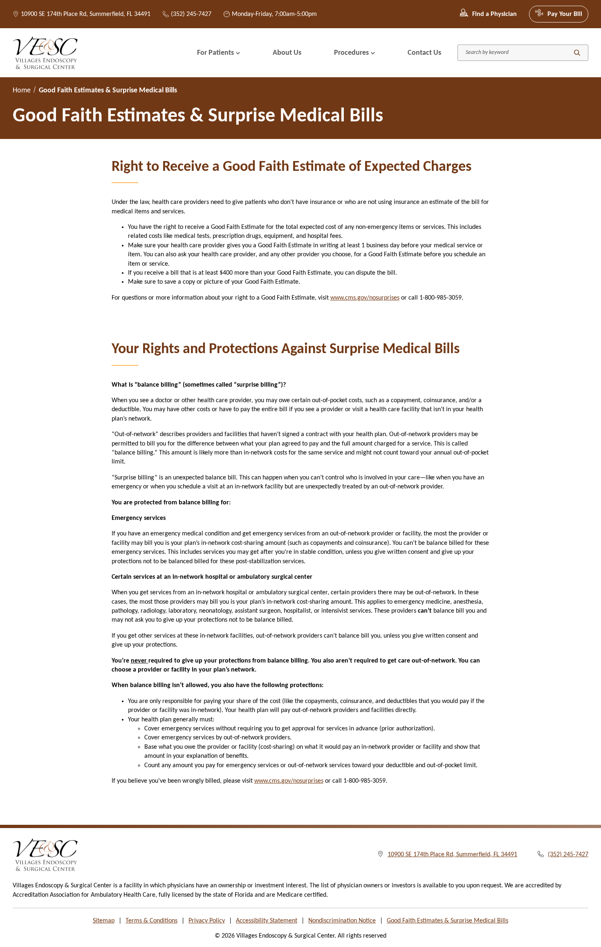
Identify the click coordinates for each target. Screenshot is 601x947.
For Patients (215, 53)
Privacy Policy (206, 921)
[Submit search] (577, 53)
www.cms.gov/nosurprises (364, 298)
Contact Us (424, 53)
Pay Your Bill (564, 14)
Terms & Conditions (151, 921)
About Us (287, 53)
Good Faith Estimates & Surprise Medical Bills (447, 921)
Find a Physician (494, 14)
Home (22, 90)
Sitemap (103, 921)
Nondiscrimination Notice (342, 921)
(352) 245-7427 (191, 14)
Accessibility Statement (266, 921)
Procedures (351, 53)
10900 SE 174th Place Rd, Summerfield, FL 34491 (85, 14)
